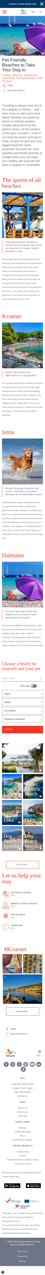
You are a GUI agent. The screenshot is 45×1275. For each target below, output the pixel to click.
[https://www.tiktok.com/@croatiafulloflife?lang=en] (23, 1078)
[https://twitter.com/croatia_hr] (19, 1073)
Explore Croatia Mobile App (22, 4)
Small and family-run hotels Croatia (22, 1168)
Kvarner (9, 380)
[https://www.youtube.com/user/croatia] (32, 1073)
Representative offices (22, 1149)
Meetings (22, 1137)
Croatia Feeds (22, 1161)
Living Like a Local (22, 1172)
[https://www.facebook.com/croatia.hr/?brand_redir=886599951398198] (6, 1073)
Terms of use (22, 1260)
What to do (22, 1117)
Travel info (23, 1125)
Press (22, 1145)
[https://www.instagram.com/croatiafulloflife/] (12, 1073)
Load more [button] (22, 880)
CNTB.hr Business (22, 1141)
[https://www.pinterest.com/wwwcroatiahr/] (25, 1073)
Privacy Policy (22, 1265)
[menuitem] (12, 1194)
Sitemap (22, 1270)
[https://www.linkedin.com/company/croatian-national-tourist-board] (38, 1073)
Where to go (22, 1121)
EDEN (22, 1165)
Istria (16, 499)
